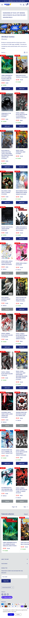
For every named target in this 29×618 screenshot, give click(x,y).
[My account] (23, 4)
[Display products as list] (27, 52)
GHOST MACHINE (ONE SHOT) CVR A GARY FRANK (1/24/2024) (21, 299)
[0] (26, 4)
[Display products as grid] (24, 52)
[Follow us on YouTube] (8, 594)
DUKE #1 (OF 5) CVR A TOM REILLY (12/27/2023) (22, 76)
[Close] (27, 608)
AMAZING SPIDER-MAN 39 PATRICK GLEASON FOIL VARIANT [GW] (21, 414)
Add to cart (7, 88)
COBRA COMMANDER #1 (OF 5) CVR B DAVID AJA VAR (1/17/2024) (21, 228)
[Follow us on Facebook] (2, 594)
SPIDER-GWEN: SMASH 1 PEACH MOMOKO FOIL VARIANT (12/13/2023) (7, 263)
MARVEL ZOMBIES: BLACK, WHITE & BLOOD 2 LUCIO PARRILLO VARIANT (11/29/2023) (21, 115)
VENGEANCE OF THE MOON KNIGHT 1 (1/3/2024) (6, 115)
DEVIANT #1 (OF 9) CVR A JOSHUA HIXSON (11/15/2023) (7, 228)
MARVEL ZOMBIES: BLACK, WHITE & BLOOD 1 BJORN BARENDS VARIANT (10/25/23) (21, 336)
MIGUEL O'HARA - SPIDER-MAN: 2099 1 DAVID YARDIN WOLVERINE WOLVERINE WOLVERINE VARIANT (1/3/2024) (21, 375)
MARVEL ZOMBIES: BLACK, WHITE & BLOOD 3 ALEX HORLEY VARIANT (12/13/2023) (21, 453)
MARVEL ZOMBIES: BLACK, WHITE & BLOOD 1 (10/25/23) (7, 373)
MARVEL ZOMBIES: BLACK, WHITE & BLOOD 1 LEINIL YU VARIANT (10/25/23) (21, 490)
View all (26, 514)
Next (25, 506)
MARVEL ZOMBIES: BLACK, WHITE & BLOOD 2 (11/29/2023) (7, 335)
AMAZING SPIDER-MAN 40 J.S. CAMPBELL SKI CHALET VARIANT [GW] (6, 451)
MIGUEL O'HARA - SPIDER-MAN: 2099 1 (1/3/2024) (20, 152)
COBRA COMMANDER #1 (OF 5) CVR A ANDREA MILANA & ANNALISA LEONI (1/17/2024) (6, 78)
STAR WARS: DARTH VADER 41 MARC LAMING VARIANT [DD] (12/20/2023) (7, 415)
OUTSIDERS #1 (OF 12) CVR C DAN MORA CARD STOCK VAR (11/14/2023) (7, 489)
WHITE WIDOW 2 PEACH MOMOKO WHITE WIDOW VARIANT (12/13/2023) (21, 192)
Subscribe (6, 580)
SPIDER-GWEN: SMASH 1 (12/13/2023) (21, 264)
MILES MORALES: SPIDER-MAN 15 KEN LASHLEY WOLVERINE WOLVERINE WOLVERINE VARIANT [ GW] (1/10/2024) (7, 154)
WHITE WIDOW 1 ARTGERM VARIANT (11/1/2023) (5, 299)
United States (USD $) (6, 587)
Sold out (7, 273)
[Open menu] (2, 4)
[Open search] (21, 4)
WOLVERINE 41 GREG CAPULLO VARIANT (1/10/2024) (6, 192)
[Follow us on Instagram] (5, 594)
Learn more (13, 611)
